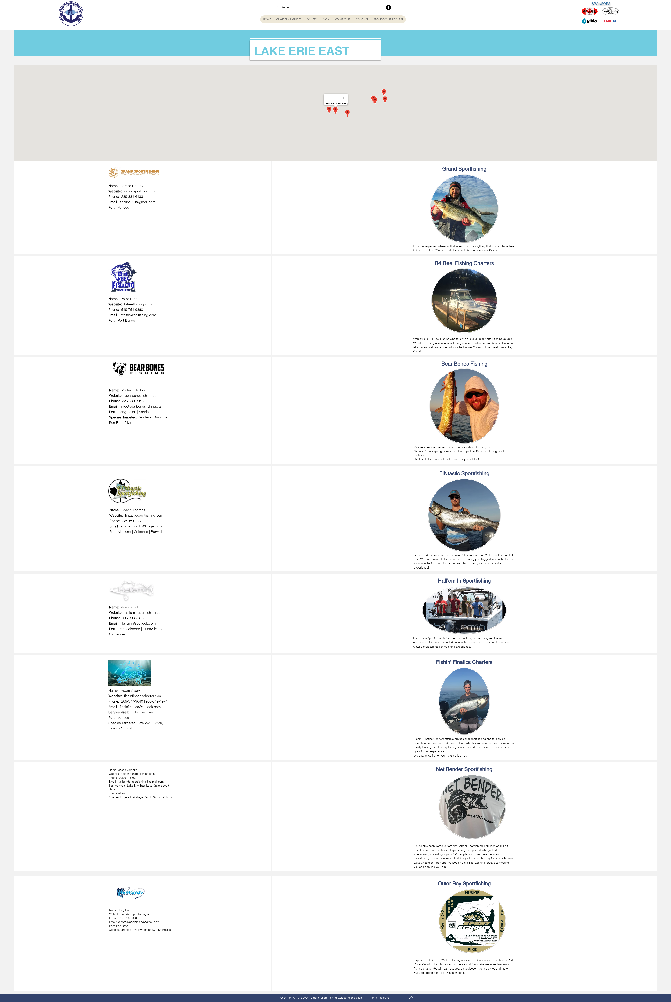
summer (448, 451)
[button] (288, 19)
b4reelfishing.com (138, 304)
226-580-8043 (133, 401)
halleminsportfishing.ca (143, 612)
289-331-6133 (132, 196)
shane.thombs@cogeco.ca (142, 526)
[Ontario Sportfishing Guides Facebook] (388, 7)
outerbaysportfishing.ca (135, 914)
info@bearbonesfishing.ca (141, 406)
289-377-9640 (132, 701)
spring (438, 451)
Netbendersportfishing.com (137, 773)
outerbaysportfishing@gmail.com (138, 922)
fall (461, 451)
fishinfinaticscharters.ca (142, 696)
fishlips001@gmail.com (137, 202)
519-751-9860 (132, 309)
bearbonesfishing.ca (141, 395)
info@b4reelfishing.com (138, 315)
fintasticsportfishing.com (144, 515)
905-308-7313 (133, 618)
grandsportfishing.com (141, 191)
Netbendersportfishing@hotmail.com (141, 781)
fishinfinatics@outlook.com (140, 706)
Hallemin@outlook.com (138, 623)
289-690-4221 (133, 521)
